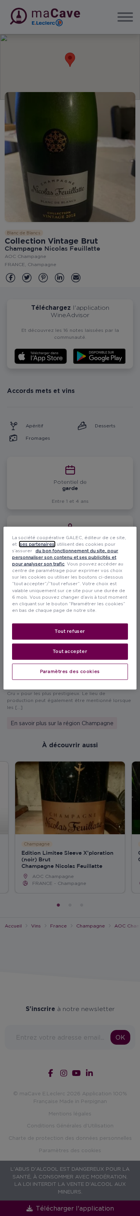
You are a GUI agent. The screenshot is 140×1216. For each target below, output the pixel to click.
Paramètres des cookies (70, 671)
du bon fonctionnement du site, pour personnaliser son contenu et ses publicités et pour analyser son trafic (65, 557)
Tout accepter (70, 651)
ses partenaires (37, 544)
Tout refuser (70, 630)
